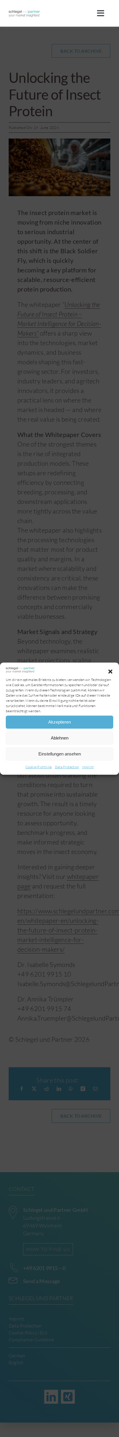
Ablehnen (59, 737)
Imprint (88, 766)
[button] (110, 672)
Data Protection (67, 766)
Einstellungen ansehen (59, 753)
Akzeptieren (59, 722)
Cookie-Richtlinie (38, 766)
